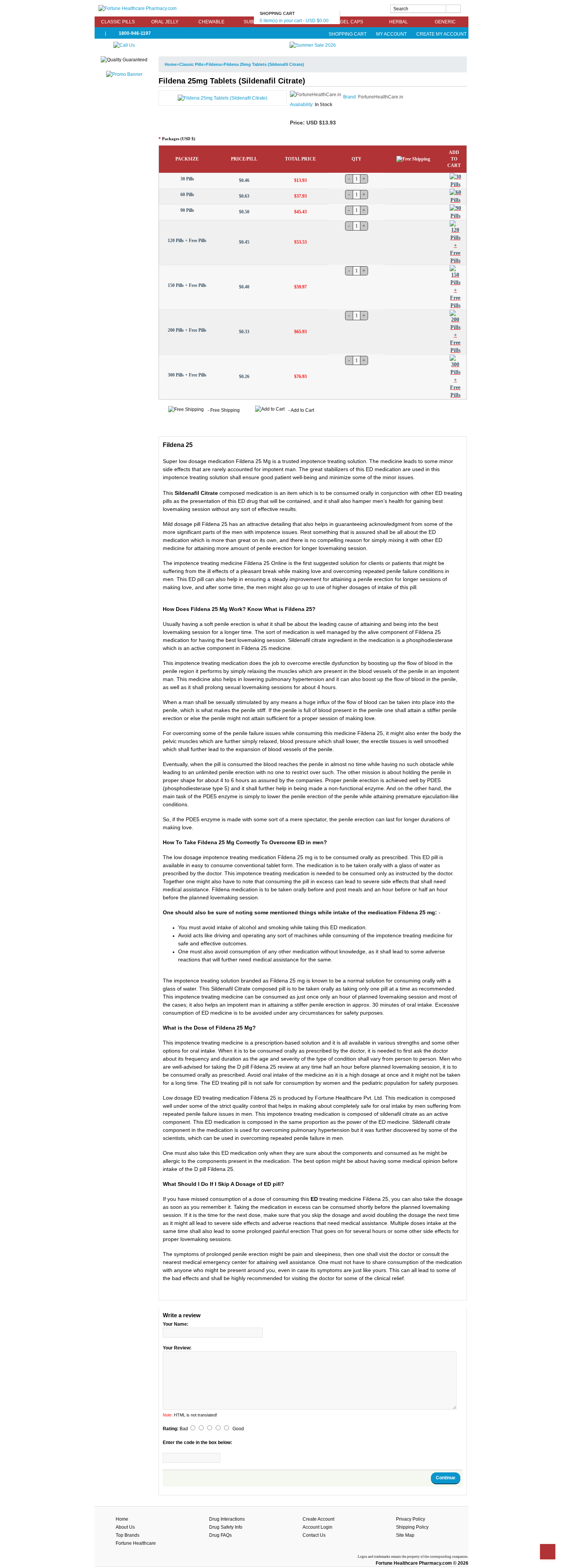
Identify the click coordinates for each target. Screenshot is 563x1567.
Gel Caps (351, 22)
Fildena (213, 64)
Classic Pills (118, 22)
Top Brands (127, 1535)
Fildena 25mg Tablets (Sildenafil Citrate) (264, 64)
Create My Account (440, 34)
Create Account (318, 1519)
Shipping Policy (412, 1527)
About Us (125, 1527)
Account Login (317, 1527)
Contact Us (314, 1535)
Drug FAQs (220, 1535)
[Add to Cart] (455, 180)
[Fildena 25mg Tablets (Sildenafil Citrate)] (222, 97)
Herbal (398, 22)
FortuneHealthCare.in (380, 97)
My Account (391, 34)
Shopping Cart (347, 34)
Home (171, 64)
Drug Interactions (227, 1519)
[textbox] (425, 9)
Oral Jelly (164, 22)
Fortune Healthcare (136, 1543)
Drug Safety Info (225, 1527)
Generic (445, 22)
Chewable (211, 22)
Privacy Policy (410, 1519)
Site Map (405, 1535)
